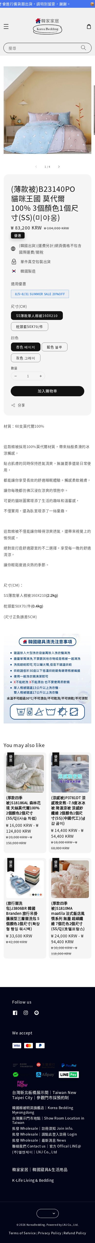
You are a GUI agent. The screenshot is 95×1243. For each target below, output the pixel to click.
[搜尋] (83, 48)
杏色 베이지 (25, 346)
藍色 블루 (54, 346)
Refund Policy (75, 1233)
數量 (14, 368)
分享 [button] (21, 405)
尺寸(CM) (19, 306)
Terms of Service (22, 1233)
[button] (6, 26)
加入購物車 (47, 390)
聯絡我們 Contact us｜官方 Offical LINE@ (46, 1146)
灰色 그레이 (25, 357)
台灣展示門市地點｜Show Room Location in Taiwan (48, 1120)
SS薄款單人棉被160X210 (37, 315)
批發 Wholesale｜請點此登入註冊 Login (44, 1134)
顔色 (15, 337)
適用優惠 (18, 283)
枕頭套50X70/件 (29, 326)
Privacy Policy (49, 1233)
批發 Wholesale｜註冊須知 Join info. (42, 1128)
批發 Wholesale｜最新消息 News (39, 1140)
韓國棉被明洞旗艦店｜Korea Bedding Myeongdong (42, 1109)
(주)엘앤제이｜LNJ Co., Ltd (34, 1151)
